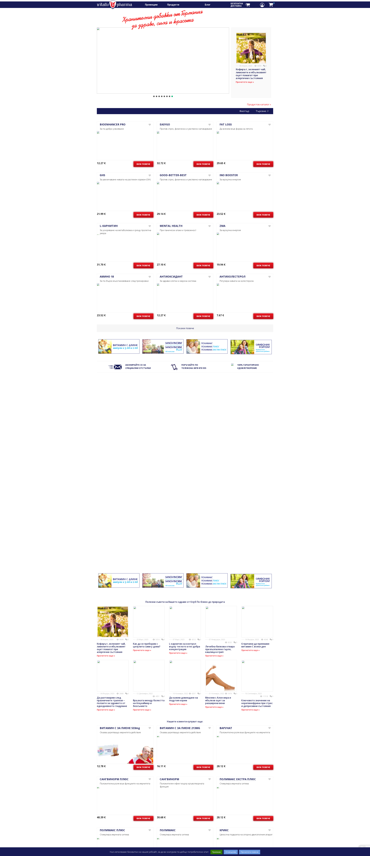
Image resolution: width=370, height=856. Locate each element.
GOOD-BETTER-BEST (173, 175)
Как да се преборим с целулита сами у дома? (146, 645)
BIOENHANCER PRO (112, 124)
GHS (102, 175)
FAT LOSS (226, 124)
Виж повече (143, 164)
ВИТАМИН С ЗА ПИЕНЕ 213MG (180, 728)
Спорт (187, 4)
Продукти (173, 4)
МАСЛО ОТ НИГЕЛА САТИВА (167, 42)
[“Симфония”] (251, 352)
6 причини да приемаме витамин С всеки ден (255, 645)
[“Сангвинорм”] (163, 352)
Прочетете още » (245, 82)
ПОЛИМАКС (168, 830)
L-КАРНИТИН (109, 226)
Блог (207, 4)
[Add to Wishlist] (149, 125)
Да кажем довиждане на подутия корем (183, 699)
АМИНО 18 (107, 276)
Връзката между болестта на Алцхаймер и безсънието (148, 703)
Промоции (151, 4)
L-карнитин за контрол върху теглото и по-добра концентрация (184, 646)
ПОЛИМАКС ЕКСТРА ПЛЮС (238, 779)
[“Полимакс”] (207, 352)
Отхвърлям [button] (230, 852)
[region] (163, 62)
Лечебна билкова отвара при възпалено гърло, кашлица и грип (220, 649)
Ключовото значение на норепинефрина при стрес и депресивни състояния (257, 703)
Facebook (218, 5)
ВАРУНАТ (226, 728)
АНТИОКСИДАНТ (171, 276)
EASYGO (165, 124)
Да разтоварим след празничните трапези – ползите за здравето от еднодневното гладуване (112, 702)
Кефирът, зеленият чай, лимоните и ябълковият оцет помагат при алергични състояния (251, 74)
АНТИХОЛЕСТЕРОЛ (232, 276)
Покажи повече (185, 328)
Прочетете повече (249, 852)
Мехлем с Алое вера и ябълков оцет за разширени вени (218, 700)
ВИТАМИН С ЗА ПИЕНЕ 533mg (120, 728)
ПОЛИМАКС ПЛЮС (112, 830)
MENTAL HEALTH (171, 226)
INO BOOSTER (229, 175)
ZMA (222, 226)
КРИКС (224, 830)
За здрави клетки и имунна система (167, 51)
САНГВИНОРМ (169, 779)
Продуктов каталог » (259, 104)
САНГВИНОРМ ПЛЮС (114, 779)
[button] (163, 60)
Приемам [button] (216, 852)
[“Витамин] (118, 352)
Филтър (244, 111)
